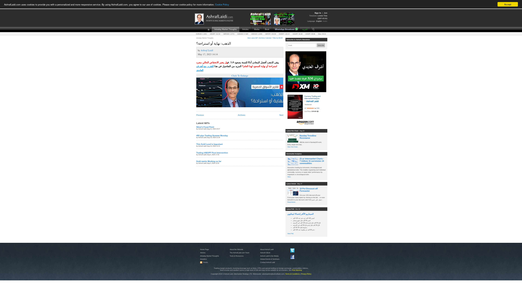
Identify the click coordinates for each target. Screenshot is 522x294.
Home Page (204, 249)
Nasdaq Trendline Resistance (308, 136)
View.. (289, 177)
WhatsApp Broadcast (285, 29)
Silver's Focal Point (205, 127)
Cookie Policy (222, 4)
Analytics (203, 259)
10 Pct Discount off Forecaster (309, 189)
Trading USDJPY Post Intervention (212, 153)
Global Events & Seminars (269, 259)
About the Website (236, 249)
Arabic (325, 21)
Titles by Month (278, 38)
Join (325, 13)
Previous (200, 115)
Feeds (204, 262)
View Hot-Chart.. (292, 147)
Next (281, 115)
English (319, 21)
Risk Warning (297, 270)
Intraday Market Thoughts (225, 29)
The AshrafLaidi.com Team (239, 253)
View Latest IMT (252, 38)
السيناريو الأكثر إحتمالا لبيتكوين (300, 214)
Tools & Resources (237, 256)
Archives (241, 115)
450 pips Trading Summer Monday (212, 136)
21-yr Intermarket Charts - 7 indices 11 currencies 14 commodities (312, 160)
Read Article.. (291, 202)
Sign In (318, 13)
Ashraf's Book (265, 253)
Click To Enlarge (240, 75)
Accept (507, 4)
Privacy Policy (306, 274)
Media (256, 29)
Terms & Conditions (292, 274)
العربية (304, 29)
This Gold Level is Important (209, 144)
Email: (290, 45)
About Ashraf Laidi (267, 249)
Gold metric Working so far (208, 161)
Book (267, 29)
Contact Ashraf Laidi (267, 262)
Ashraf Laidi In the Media (269, 256)
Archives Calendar (265, 38)
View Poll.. (290, 233)
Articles (245, 29)
